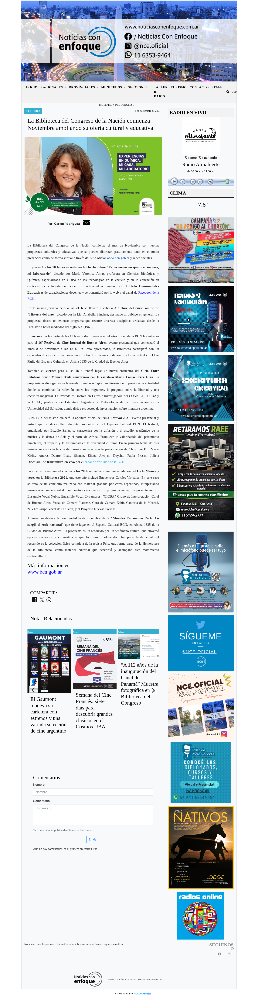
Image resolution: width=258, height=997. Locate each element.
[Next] (153, 690)
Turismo (179, 87)
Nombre (39, 784)
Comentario (41, 801)
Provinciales (82, 87)
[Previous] (33, 690)
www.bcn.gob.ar (118, 258)
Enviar (93, 839)
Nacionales (52, 87)
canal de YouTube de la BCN (104, 462)
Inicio (31, 87)
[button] (228, 91)
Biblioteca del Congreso (117, 105)
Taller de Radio (161, 92)
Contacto (199, 87)
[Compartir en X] (42, 601)
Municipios (112, 87)
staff (217, 87)
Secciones (138, 87)
